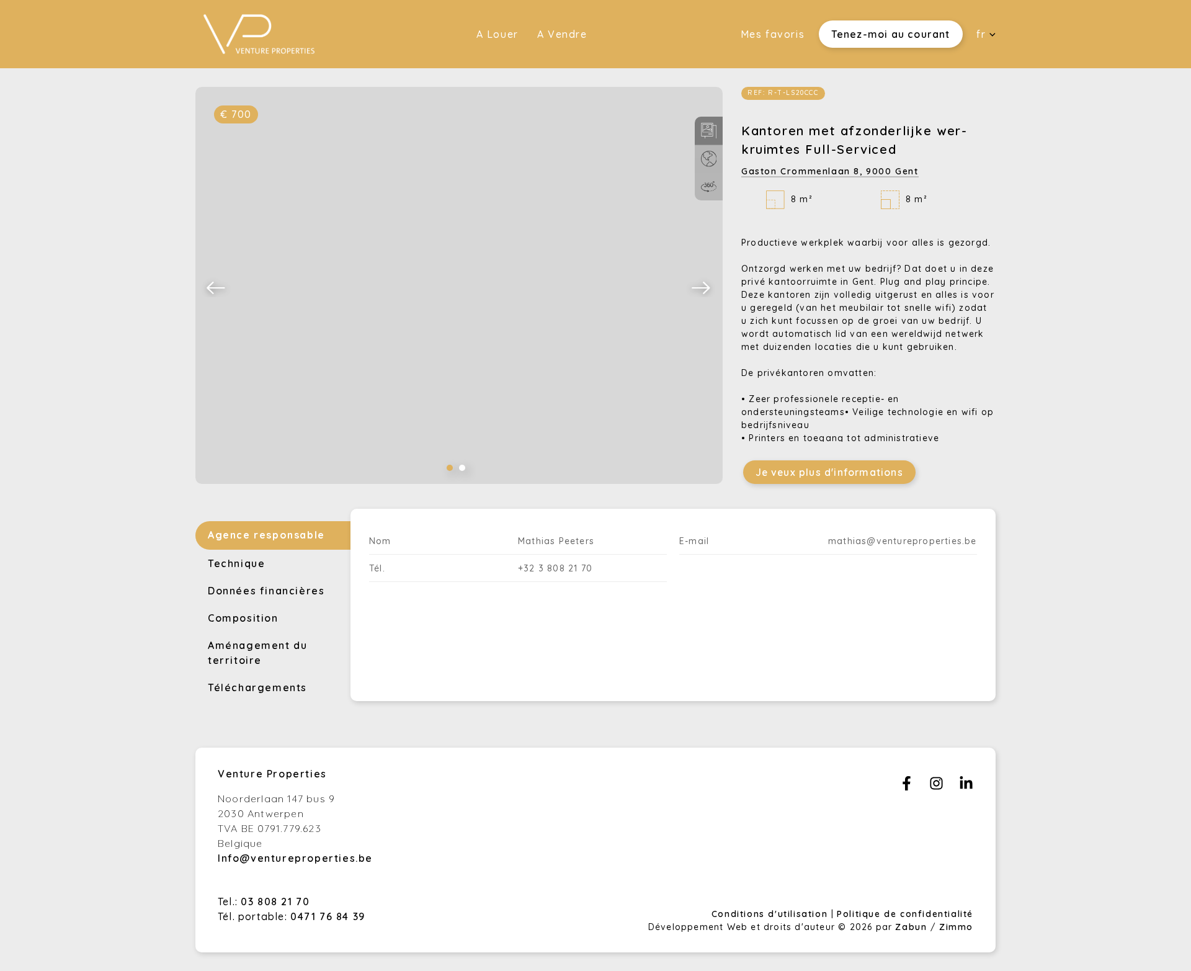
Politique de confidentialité (905, 914)
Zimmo (956, 927)
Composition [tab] (243, 618)
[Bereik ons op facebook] (906, 787)
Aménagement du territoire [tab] (257, 652)
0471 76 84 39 (327, 916)
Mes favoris (773, 34)
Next (701, 287)
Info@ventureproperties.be (295, 858)
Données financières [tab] (266, 590)
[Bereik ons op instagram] (936, 787)
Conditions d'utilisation (771, 914)
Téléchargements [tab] (257, 687)
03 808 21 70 (275, 901)
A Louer (497, 34)
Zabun (911, 927)
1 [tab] (450, 468)
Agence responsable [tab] (266, 535)
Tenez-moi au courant (890, 34)
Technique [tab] (236, 563)
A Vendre (562, 34)
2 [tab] (462, 468)
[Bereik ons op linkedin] (966, 787)
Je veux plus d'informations (829, 472)
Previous (216, 287)
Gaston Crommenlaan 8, (830, 171)
